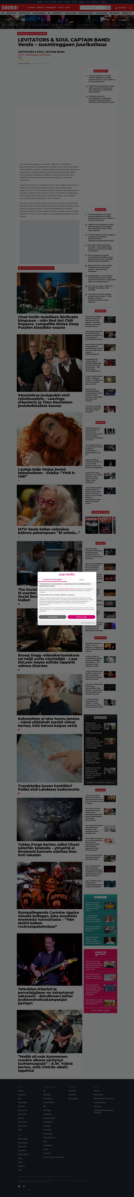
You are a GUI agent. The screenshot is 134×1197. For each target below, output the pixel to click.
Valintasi (81, 579)
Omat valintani (52, 617)
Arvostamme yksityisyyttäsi (52, 579)
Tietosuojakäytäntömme (88, 623)
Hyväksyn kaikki (81, 617)
